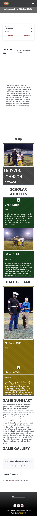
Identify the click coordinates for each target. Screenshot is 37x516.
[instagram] (22, 505)
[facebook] (15, 505)
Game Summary (27, 35)
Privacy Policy (23, 513)
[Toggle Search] (28, 3)
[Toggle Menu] (33, 3)
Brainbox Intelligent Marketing (19, 512)
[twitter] (18, 505)
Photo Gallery (10, 35)
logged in (13, 480)
